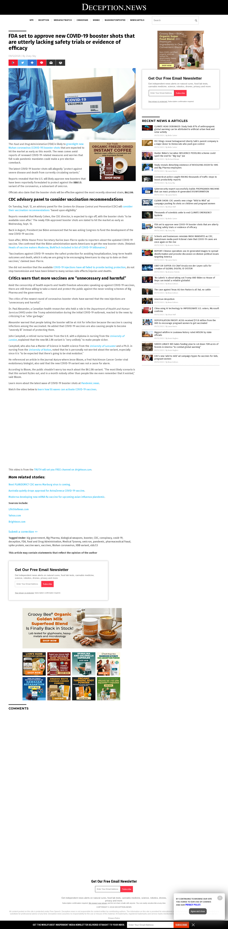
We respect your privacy (98, 903)
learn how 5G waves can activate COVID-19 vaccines (67, 389)
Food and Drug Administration (44, 541)
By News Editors (172, 284)
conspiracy (106, 537)
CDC (96, 537)
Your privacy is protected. (24, 593)
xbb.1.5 (94, 545)
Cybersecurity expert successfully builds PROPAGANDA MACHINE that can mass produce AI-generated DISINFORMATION (186, 190)
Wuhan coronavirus (63, 545)
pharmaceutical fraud (118, 541)
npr (32, 20)
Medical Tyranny (72, 541)
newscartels (137, 20)
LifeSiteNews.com (19, 509)
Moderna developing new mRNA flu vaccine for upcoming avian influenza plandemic (57, 496)
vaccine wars (32, 545)
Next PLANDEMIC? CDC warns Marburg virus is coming (39, 484)
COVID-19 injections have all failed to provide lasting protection (89, 267)
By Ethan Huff (171, 207)
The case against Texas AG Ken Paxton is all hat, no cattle (182, 289)
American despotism (164, 299)
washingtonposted (115, 20)
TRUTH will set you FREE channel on (62, 469)
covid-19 (118, 537)
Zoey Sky (31, 56)
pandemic (98, 541)
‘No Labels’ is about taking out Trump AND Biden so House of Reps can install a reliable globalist (184, 279)
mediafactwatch (63, 20)
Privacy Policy (114, 918)
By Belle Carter (171, 135)
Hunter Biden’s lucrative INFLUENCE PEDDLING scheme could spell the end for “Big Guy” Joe (184, 154)
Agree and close (198, 911)
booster (88, 537)
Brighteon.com (17, 521)
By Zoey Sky (170, 183)
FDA (23, 541)
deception (43, 20)
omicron (87, 541)
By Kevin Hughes (172, 338)
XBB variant (82, 545)
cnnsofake (82, 20)
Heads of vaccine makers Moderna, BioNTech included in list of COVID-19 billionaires (57, 247)
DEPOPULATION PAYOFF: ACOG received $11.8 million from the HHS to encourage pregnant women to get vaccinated (185, 322)
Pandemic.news (90, 383)
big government (36, 537)
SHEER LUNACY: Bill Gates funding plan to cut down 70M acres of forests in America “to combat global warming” (186, 345)
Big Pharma (53, 537)
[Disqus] (72, 751)
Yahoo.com (15, 515)
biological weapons (72, 537)
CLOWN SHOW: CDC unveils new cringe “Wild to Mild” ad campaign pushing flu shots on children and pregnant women (184, 202)
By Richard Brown (172, 159)
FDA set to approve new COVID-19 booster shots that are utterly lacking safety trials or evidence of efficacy (186, 226)
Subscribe (181, 924)
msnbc (96, 20)
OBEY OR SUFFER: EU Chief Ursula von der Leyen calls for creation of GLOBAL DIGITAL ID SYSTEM (182, 267)
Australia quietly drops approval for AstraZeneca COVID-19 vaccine (46, 490)
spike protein (16, 545)
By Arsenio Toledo (173, 245)
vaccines (46, 545)
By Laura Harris (171, 171)
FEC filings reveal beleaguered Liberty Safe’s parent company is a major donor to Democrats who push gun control (186, 142)
